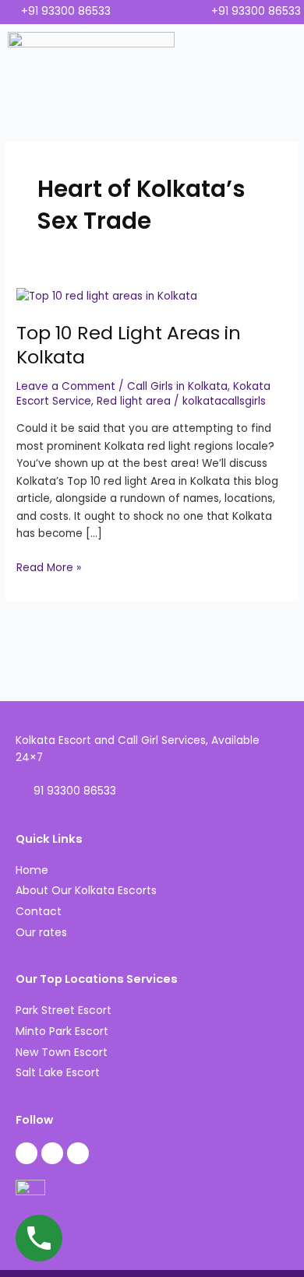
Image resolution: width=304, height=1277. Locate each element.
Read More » (48, 567)
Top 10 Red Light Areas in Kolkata (128, 345)
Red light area (134, 401)
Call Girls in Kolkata (177, 386)
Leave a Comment (65, 386)
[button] (278, 74)
